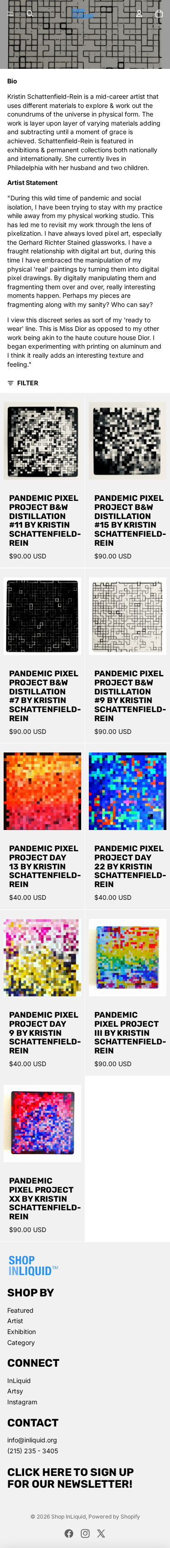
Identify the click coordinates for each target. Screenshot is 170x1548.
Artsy (15, 1391)
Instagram (22, 1402)
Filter (27, 383)
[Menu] (10, 13)
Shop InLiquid (68, 1516)
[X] (101, 1533)
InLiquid (19, 1380)
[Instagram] (85, 1533)
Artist (15, 1321)
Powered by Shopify (114, 1516)
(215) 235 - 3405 (32, 1451)
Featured (20, 1310)
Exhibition (21, 1331)
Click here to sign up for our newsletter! (70, 1478)
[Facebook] (68, 1533)
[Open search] (30, 14)
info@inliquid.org (32, 1440)
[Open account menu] (139, 14)
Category (21, 1342)
